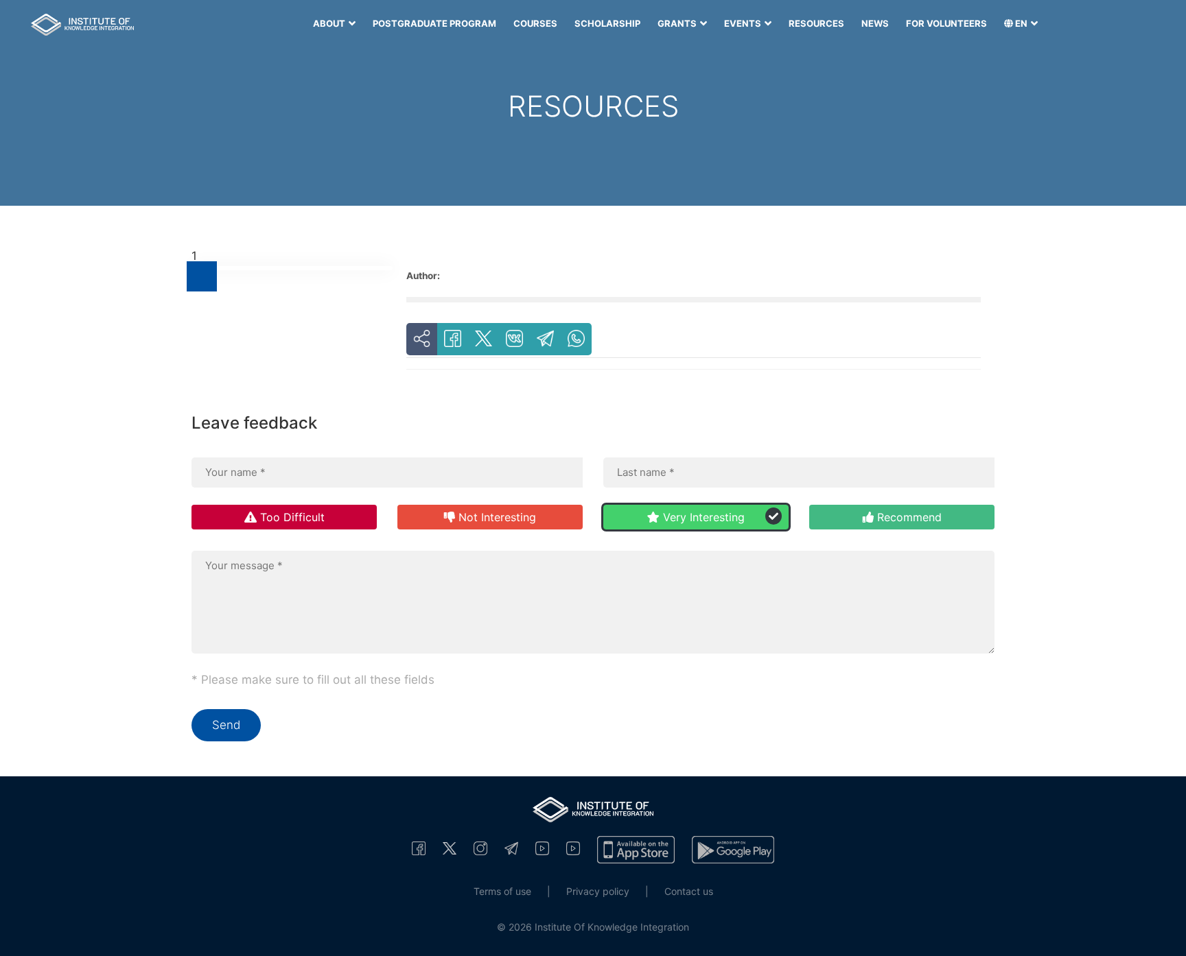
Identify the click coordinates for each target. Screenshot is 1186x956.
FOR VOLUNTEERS (946, 23)
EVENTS (743, 23)
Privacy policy (597, 891)
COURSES (535, 23)
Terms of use (502, 891)
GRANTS (678, 23)
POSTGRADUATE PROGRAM (434, 23)
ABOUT (330, 23)
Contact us (688, 891)
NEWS (875, 23)
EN (1021, 23)
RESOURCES (816, 23)
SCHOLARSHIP (607, 23)
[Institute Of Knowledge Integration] (418, 848)
